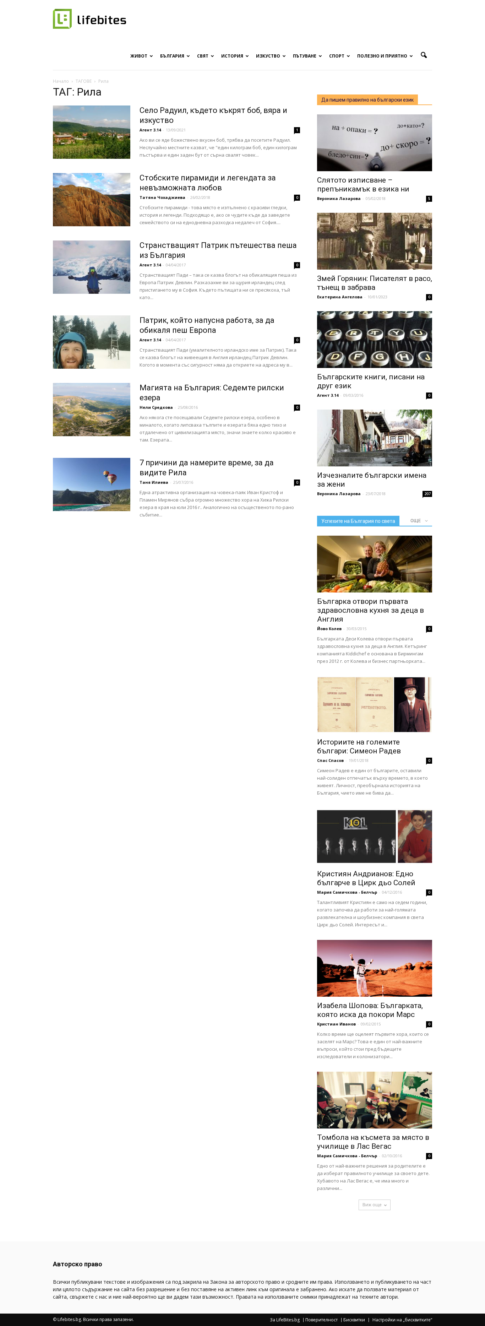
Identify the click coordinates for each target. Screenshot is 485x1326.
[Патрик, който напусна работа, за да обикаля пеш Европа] (91, 342)
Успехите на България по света (358, 521)
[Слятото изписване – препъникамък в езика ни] (374, 142)
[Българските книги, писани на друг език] (374, 339)
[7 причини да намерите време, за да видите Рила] (91, 484)
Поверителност (321, 1320)
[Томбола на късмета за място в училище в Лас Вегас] (374, 1100)
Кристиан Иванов (336, 1024)
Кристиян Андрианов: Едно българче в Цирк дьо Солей (366, 878)
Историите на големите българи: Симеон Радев (359, 746)
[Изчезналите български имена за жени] (374, 438)
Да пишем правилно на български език (367, 100)
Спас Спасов (330, 760)
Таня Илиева (154, 482)
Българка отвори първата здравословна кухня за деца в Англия (370, 610)
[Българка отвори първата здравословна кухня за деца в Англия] (374, 564)
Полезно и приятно (382, 56)
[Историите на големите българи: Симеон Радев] (374, 704)
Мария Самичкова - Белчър (347, 892)
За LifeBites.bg (285, 1320)
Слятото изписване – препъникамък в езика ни (363, 184)
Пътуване (304, 56)
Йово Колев (329, 628)
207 (427, 493)
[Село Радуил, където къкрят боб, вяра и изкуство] (91, 132)
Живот (138, 56)
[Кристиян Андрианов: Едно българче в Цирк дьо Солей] (374, 836)
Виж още (372, 1205)
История (232, 56)
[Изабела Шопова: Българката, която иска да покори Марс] (374, 968)
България (172, 56)
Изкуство (268, 56)
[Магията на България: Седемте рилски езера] (91, 409)
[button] (423, 55)
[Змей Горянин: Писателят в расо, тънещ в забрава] (374, 241)
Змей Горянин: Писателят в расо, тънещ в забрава (374, 283)
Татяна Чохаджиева (162, 197)
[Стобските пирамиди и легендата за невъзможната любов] (91, 199)
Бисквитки (354, 1320)
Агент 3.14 (150, 129)
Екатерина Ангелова (340, 296)
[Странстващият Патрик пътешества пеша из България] (91, 267)
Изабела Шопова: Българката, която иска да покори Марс (370, 1010)
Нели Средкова (156, 407)
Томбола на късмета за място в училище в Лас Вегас (373, 1142)
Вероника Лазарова (339, 198)
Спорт (336, 56)
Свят (202, 56)
